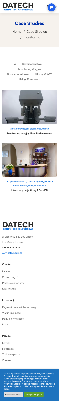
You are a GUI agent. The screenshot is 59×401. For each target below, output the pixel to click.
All (15, 63)
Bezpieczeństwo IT (33, 63)
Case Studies (37, 32)
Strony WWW (43, 73)
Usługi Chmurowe (29, 79)
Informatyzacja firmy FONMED (29, 190)
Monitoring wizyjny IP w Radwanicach (29, 133)
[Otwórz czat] (52, 7)
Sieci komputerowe (18, 73)
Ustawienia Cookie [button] (13, 394)
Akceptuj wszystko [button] (34, 394)
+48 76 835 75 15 (11, 247)
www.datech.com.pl (12, 253)
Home (16, 32)
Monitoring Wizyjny (29, 68)
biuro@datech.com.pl (12, 242)
